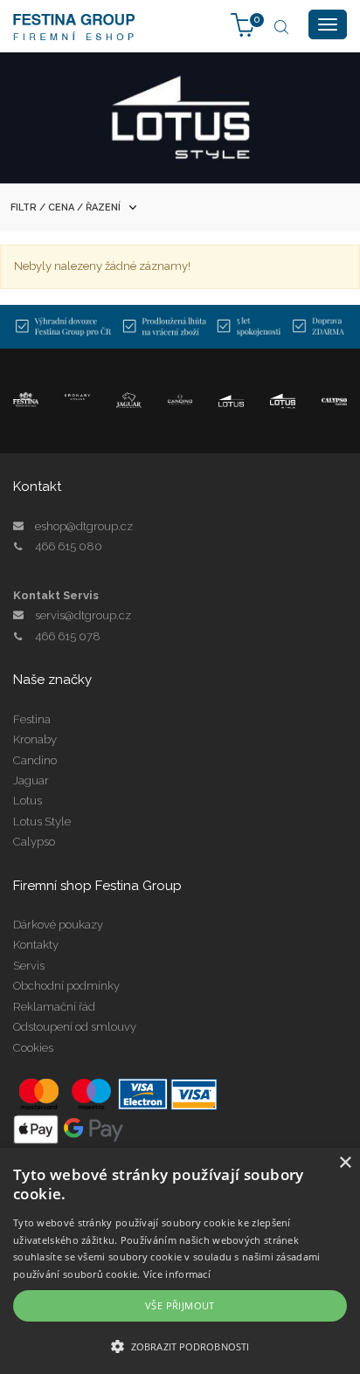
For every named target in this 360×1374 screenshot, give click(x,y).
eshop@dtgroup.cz (84, 526)
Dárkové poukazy (58, 924)
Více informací (177, 1274)
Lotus (27, 800)
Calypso (34, 841)
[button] (180, 1345)
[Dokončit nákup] (243, 24)
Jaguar (31, 780)
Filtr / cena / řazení (65, 207)
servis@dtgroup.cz (83, 615)
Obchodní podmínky (66, 985)
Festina (32, 719)
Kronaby (35, 739)
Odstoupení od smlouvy (74, 1026)
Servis (29, 965)
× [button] (344, 1163)
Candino (35, 760)
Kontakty (36, 944)
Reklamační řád (54, 1006)
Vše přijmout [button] (180, 1305)
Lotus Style (42, 821)
